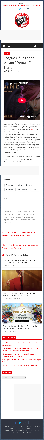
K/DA (32, 129)
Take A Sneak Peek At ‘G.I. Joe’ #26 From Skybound (19, 365)
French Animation (9, 217)
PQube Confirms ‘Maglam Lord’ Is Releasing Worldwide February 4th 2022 (20, 234)
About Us (12, 428)
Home (7, 426)
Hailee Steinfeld (19, 217)
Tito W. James (23, 211)
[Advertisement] (27, 397)
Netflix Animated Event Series (18, 220)
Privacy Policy (20, 428)
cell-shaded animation (22, 214)
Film (18, 426)
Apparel (37, 426)
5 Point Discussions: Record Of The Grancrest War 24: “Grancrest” (19, 261)
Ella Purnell (33, 214)
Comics (13, 426)
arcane (12, 214)
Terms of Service (31, 428)
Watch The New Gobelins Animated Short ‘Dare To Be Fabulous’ (19, 294)
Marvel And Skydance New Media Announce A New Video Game (22, 246)
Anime (6, 54)
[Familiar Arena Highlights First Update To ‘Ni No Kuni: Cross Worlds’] (22, 304)
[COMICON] (22, 13)
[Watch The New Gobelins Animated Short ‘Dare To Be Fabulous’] (22, 271)
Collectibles (24, 426)
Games (31, 426)
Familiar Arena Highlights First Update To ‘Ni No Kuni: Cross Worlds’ (21, 327)
